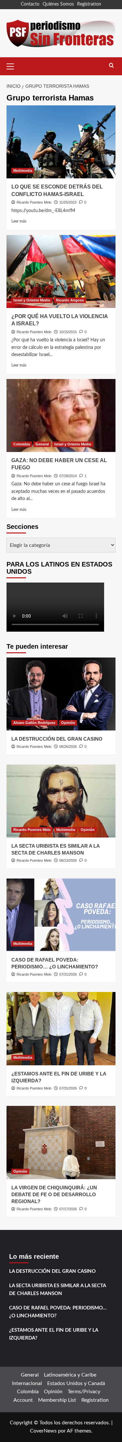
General (42, 444)
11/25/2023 (67, 202)
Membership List (57, 1400)
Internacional (27, 1383)
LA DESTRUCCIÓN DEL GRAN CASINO (56, 739)
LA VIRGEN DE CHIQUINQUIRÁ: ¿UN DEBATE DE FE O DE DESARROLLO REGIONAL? (54, 1194)
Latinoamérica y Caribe (70, 1375)
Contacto (30, 4)
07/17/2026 (68, 1209)
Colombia (21, 444)
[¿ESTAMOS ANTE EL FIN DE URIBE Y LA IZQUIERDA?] (61, 1028)
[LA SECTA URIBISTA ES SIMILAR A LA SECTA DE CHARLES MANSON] (61, 801)
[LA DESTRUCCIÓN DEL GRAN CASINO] (61, 694)
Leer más (18, 221)
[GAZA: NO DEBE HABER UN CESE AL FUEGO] (61, 415)
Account (23, 1400)
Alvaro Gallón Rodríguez (34, 723)
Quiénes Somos (58, 4)
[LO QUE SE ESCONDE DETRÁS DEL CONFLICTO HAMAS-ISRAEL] (61, 141)
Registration (89, 4)
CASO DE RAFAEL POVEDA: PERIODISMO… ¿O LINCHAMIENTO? (58, 1312)
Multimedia (22, 170)
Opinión (68, 723)
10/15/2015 (68, 332)
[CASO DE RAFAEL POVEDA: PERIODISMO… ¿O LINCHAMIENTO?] (61, 914)
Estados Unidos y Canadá (76, 1383)
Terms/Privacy (84, 1391)
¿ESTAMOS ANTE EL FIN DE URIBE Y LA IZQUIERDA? (53, 1334)
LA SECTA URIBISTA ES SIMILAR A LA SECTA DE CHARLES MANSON (57, 1289)
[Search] (111, 65)
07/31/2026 (68, 974)
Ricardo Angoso (70, 300)
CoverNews (43, 1430)
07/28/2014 (68, 476)
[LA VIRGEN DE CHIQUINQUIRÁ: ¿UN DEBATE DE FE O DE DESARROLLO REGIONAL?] (61, 1142)
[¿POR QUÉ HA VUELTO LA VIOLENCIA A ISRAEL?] (61, 271)
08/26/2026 (68, 746)
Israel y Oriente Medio (31, 300)
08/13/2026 (68, 860)
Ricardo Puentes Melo (34, 202)
